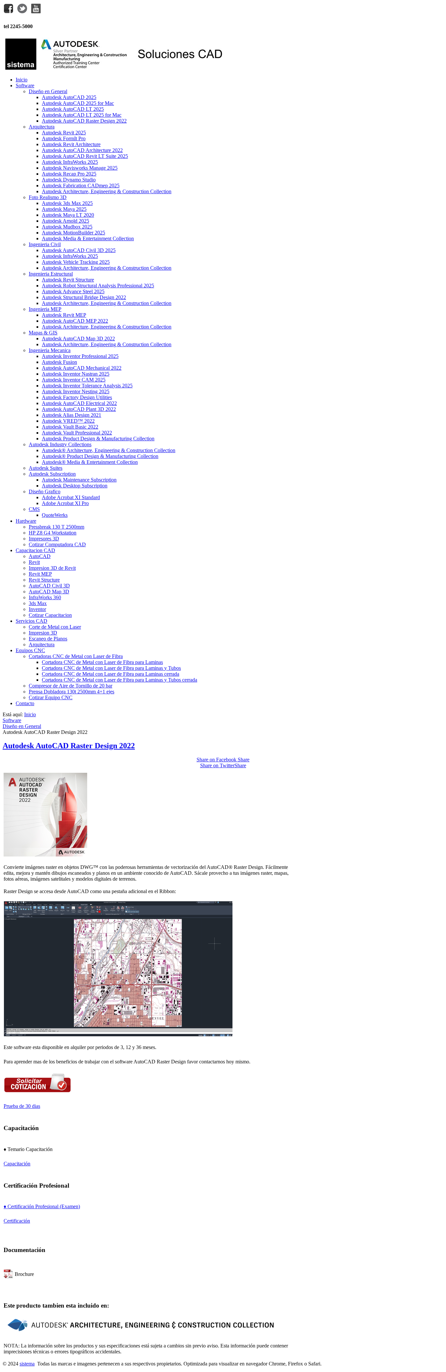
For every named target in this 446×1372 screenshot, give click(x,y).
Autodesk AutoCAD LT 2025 (73, 109)
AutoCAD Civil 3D (49, 585)
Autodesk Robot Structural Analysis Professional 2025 (98, 285)
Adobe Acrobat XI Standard (71, 497)
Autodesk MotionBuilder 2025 (73, 232)
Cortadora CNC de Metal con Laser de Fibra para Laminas (102, 662)
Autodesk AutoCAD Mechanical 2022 (81, 368)
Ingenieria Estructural (51, 274)
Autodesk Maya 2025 (64, 209)
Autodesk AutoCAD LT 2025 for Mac (81, 115)
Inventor (37, 609)
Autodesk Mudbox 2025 (67, 226)
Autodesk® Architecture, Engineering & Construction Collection (108, 450)
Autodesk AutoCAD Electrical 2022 (79, 403)
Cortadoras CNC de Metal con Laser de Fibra (76, 656)
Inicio (21, 79)
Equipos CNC (30, 650)
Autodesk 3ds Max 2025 (67, 203)
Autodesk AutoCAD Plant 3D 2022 (79, 409)
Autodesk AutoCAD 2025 (69, 97)
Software (25, 85)
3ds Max (38, 603)
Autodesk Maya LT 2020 (68, 215)
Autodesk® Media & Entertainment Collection (90, 462)
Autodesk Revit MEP (64, 315)
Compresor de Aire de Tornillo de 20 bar (70, 685)
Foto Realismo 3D (48, 197)
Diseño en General (48, 91)
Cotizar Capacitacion (50, 615)
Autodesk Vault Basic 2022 (70, 427)
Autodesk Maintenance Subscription (79, 480)
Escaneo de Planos (48, 638)
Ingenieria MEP (45, 309)
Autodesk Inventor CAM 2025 (73, 379)
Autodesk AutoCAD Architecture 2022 (82, 150)
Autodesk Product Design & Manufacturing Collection (98, 438)
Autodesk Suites (45, 468)
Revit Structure (44, 580)
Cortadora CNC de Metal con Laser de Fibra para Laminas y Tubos (111, 668)
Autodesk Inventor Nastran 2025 (75, 374)
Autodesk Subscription (52, 474)
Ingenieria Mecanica (50, 350)
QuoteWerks (55, 515)
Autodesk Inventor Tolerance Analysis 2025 (87, 385)
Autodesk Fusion (59, 362)
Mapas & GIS (43, 332)
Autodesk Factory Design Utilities (77, 397)
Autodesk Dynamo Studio (69, 179)
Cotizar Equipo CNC (50, 697)
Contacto (25, 703)
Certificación (17, 1221)
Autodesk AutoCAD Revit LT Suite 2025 (85, 156)
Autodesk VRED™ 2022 (68, 421)
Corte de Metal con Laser (55, 627)
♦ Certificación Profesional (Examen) (42, 1206)
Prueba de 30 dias (22, 1106)
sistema (27, 1363)
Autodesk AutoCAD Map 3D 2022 (78, 338)
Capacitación (17, 1163)
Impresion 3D (43, 632)
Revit (34, 562)
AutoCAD (40, 556)
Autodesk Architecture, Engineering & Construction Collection (106, 191)
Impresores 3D (44, 538)
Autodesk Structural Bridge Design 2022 (84, 297)
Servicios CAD (31, 621)
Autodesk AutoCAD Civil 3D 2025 (79, 250)
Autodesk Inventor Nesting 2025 (75, 391)
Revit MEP (40, 574)
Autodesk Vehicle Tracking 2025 (76, 262)
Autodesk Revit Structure (68, 279)
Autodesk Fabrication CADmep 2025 (80, 185)
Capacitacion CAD (35, 550)
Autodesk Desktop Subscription (74, 485)
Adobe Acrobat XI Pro (65, 503)
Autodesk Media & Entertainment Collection (88, 238)
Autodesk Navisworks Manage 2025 (80, 168)
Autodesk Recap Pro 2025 (69, 174)
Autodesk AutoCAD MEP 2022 (75, 321)
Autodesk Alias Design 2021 (71, 415)
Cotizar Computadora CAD (57, 544)
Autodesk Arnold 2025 (65, 221)
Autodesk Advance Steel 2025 (73, 291)
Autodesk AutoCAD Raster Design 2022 (84, 121)
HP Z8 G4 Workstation (52, 532)
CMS (34, 509)
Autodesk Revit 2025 (64, 132)
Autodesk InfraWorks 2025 (70, 162)
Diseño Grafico (44, 491)
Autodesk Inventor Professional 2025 (80, 356)
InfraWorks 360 (45, 597)
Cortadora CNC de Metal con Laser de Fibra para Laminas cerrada (110, 674)
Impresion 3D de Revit (52, 568)
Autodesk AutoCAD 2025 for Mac (78, 103)
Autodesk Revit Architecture (71, 144)
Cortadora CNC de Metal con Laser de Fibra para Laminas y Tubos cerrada (119, 680)
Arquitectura (42, 126)
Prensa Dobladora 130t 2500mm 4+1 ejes (71, 691)
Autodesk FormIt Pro (64, 138)
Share (223, 759)
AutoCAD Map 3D (49, 591)
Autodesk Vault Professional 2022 (77, 432)
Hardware (26, 521)
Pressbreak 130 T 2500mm (56, 527)
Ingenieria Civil (45, 244)
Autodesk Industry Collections (60, 444)
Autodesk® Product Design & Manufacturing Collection (100, 456)
